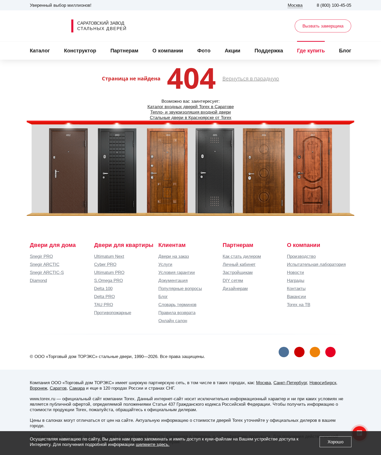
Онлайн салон (172, 320)
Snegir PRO (41, 256)
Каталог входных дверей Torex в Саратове (190, 106)
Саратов (58, 388)
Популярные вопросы (180, 288)
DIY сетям (233, 280)
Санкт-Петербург (290, 382)
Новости (295, 272)
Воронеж (38, 388)
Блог (345, 50)
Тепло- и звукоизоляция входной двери (190, 112)
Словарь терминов (177, 304)
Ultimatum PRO (109, 272)
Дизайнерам (235, 288)
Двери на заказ (173, 256)
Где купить (311, 50)
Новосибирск (322, 382)
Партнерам (124, 50)
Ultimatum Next (109, 256)
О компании (167, 50)
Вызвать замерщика (322, 26)
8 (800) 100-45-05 (334, 5)
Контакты (296, 288)
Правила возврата (176, 312)
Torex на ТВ (298, 304)
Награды (295, 280)
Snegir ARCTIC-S (47, 272)
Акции (232, 50)
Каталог (40, 50)
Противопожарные (112, 312)
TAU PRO (103, 304)
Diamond (38, 280)
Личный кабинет (239, 264)
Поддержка (269, 50)
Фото (203, 50)
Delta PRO (104, 296)
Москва (263, 382)
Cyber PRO (105, 264)
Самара (77, 388)
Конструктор (80, 50)
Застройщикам (238, 272)
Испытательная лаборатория (316, 264)
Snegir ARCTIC (44, 264)
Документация (173, 280)
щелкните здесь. (153, 444)
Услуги (165, 264)
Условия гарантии (176, 272)
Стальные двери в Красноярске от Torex (190, 117)
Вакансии (296, 296)
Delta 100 (103, 288)
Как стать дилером (242, 256)
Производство (301, 256)
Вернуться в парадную (250, 78)
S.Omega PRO (108, 280)
